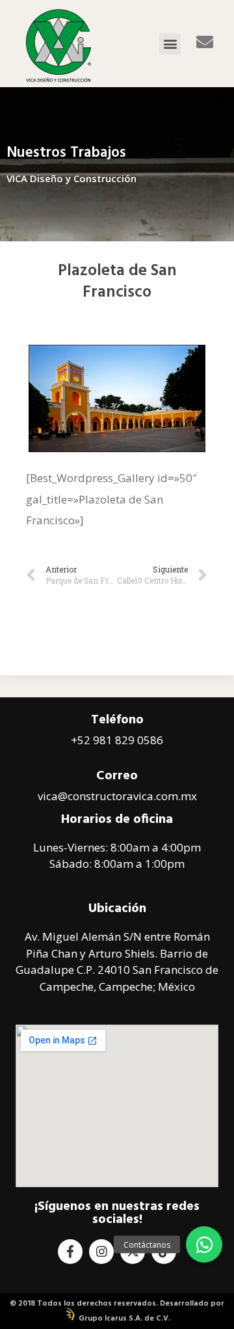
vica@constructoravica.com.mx (117, 795)
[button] (170, 44)
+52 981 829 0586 (117, 739)
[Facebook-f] (70, 1251)
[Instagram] (101, 1251)
